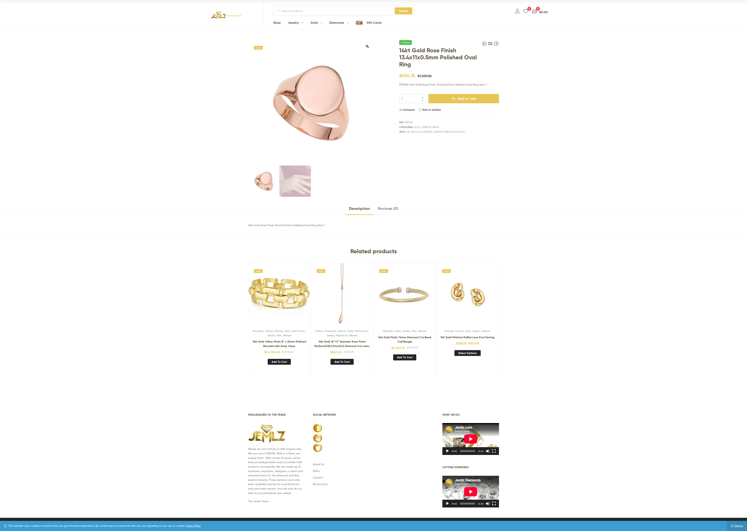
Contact (318, 477)
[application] (470, 439)
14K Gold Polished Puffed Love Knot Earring (467, 337)
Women (287, 335)
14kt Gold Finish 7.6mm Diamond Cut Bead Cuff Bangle (404, 339)
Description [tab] (359, 208)
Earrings (449, 330)
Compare (409, 109)
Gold (417, 127)
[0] (525, 11)
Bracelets (258, 330)
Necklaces (342, 335)
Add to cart (466, 98)
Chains (269, 330)
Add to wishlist (431, 109)
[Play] (447, 451)
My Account (320, 484)
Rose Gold (458, 131)
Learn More (193, 525)
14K (407, 131)
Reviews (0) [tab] (388, 208)
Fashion (427, 131)
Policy (316, 470)
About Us (318, 464)
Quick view (289, 297)
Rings (435, 127)
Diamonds (330, 330)
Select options (467, 353)
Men (279, 335)
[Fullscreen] (494, 451)
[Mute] (488, 451)
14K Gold (416, 131)
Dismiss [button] (738, 525)
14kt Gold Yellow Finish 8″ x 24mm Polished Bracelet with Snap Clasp (279, 344)
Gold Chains (298, 330)
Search (403, 11)
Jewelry (426, 127)
